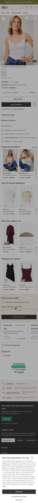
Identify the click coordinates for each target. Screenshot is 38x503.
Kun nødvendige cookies (19, 496)
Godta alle (19, 492)
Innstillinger (19, 500)
